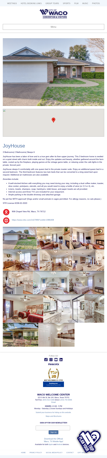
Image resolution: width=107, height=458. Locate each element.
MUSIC (85, 3)
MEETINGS (12, 3)
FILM (76, 3)
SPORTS (66, 3)
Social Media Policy (54, 452)
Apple (50, 444)
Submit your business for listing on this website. (53, 412)
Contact (70, 452)
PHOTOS (96, 3)
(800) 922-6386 (49, 400)
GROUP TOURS (52, 3)
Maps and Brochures (53, 416)
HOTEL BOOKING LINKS (31, 3)
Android (60, 444)
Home (23, 452)
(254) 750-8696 (66, 400)
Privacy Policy (36, 452)
